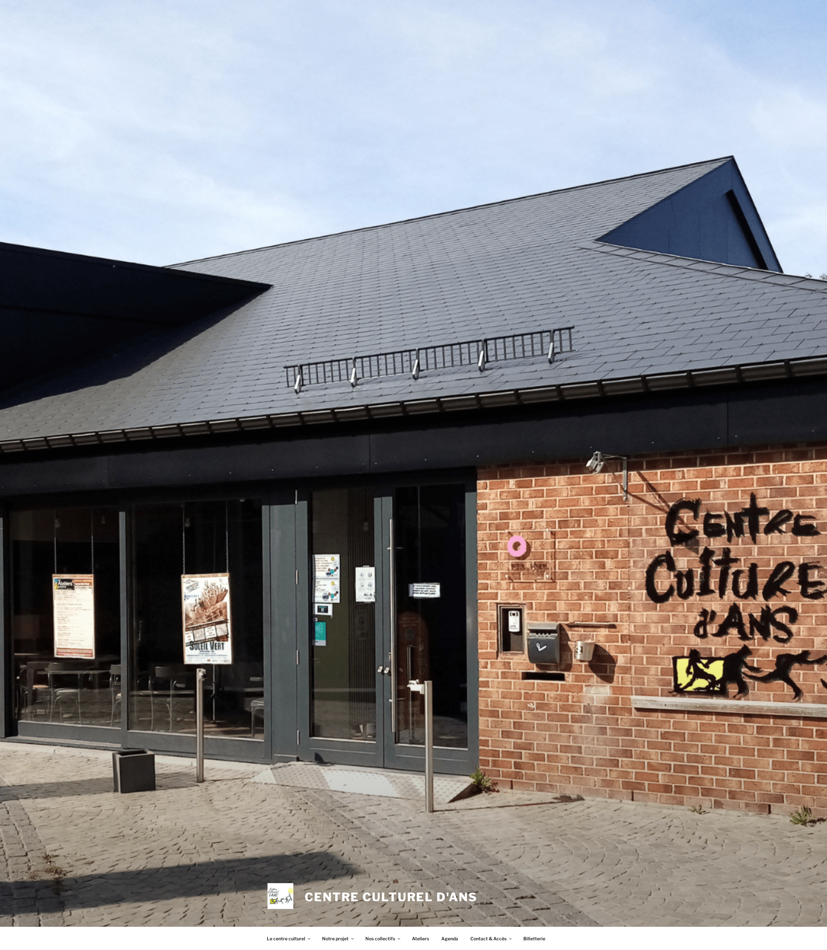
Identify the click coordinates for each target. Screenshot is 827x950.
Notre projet (335, 938)
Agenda (449, 938)
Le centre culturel (286, 938)
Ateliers (420, 938)
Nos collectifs (380, 938)
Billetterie (534, 938)
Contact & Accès (488, 938)
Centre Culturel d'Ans (391, 897)
